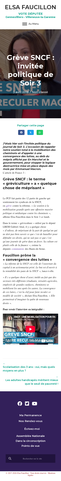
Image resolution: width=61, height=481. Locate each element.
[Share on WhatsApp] (40, 132)
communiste (18, 248)
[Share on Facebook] (21, 132)
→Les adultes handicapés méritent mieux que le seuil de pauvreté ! (31, 380)
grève (9, 205)
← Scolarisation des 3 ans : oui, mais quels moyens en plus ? (29, 367)
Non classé (40, 92)
